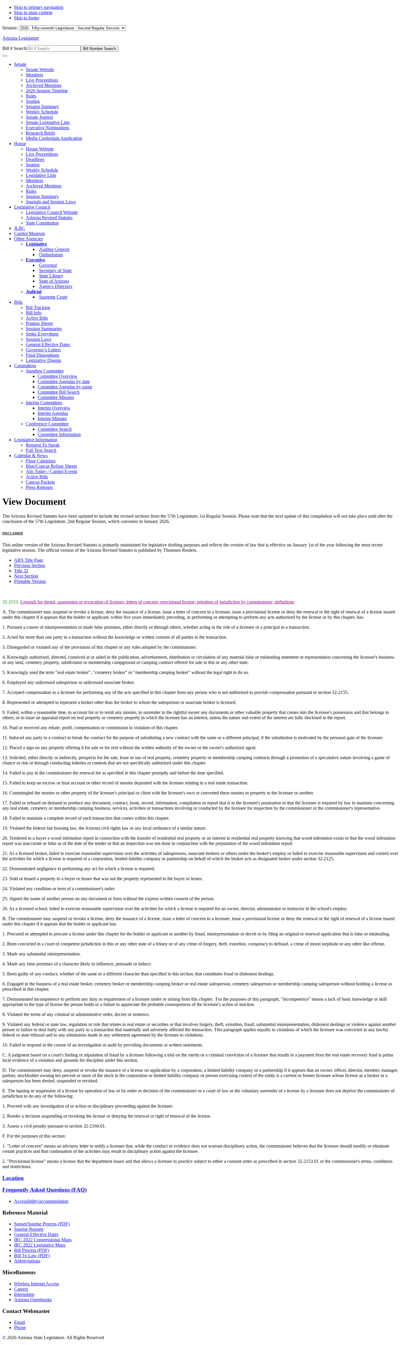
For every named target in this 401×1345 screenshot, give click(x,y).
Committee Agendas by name (65, 386)
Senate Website (40, 69)
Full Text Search (41, 450)
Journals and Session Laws (51, 201)
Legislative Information (35, 439)
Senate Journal (39, 117)
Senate (20, 64)
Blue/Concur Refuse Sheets (51, 466)
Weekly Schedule (42, 111)
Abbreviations (27, 1260)
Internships (24, 1294)
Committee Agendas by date (64, 381)
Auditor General (54, 249)
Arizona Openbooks (33, 1299)
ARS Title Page (28, 560)
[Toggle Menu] (4, 56)
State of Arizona (54, 281)
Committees (25, 365)
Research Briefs (40, 132)
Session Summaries (44, 328)
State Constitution (42, 222)
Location (13, 1178)
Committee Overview (57, 376)
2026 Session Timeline (47, 90)
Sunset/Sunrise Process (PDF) (42, 1223)
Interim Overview (54, 407)
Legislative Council (32, 206)
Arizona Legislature (20, 38)
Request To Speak (43, 444)
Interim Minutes (52, 418)
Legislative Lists (41, 175)
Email (19, 1322)
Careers (21, 1289)
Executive (35, 259)
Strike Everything (42, 333)
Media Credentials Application (54, 138)
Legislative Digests (43, 360)
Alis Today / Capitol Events (51, 471)
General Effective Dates (48, 344)
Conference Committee (47, 423)
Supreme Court (53, 296)
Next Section (26, 575)
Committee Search (55, 429)
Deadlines (35, 159)
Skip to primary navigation (38, 7)
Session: (10, 27)
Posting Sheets (39, 323)
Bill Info (33, 312)
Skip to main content (33, 12)
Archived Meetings (43, 85)
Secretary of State (55, 270)
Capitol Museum (29, 233)
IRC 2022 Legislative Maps (39, 1244)
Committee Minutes (56, 397)
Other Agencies (28, 238)
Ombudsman (51, 254)
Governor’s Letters (43, 349)
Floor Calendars (40, 460)
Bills (18, 302)
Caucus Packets (40, 481)
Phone (20, 1327)
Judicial (33, 291)
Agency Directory (56, 286)
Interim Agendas (53, 413)
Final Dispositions (42, 355)
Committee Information (59, 434)
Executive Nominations (47, 127)
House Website (40, 148)
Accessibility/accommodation (41, 1201)
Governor (48, 265)
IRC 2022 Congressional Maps (43, 1239)
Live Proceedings (42, 80)
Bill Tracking (38, 307)
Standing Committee (45, 370)
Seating (33, 101)
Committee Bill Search (59, 392)
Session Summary (42, 106)
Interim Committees (44, 402)
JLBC (19, 228)
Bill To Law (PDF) (32, 1255)
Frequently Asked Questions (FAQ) (44, 1190)
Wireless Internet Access (36, 1283)
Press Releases (39, 487)
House (20, 143)
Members (34, 74)
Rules (31, 95)
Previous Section (29, 565)
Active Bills (37, 318)
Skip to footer (26, 17)
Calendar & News (31, 455)
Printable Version (30, 581)
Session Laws (38, 339)
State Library (51, 275)
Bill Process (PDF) (31, 1250)
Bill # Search (14, 48)
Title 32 (21, 570)
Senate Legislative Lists (48, 122)
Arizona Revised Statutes (49, 217)
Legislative (36, 244)
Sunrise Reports (28, 1229)
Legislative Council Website (52, 212)
